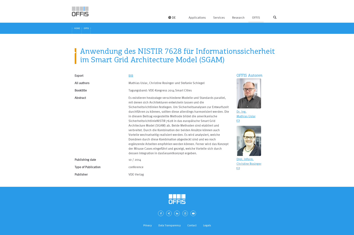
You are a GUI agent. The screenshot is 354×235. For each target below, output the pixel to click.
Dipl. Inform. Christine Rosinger (249, 161)
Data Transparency (169, 225)
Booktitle (81, 90)
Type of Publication (87, 167)
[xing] (169, 213)
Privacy (147, 225)
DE (174, 17)
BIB (131, 75)
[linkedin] (177, 213)
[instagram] (185, 213)
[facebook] (161, 213)
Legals (207, 225)
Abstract (80, 97)
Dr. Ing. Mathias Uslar (246, 114)
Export (79, 75)
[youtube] (193, 213)
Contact (192, 225)
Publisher (81, 174)
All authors (82, 83)
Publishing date (85, 159)
